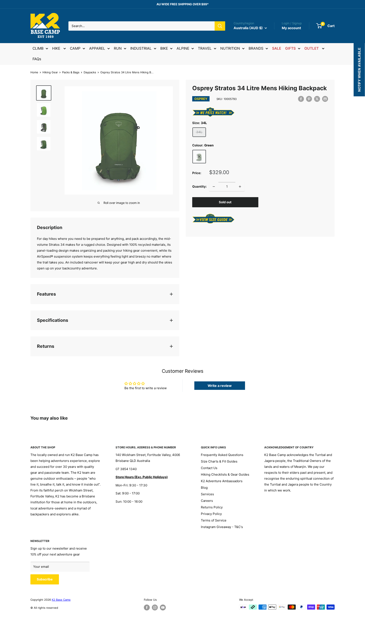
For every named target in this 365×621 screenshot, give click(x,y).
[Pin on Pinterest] (309, 99)
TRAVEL (205, 48)
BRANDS (256, 48)
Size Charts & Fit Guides (219, 461)
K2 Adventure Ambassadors (221, 481)
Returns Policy (212, 507)
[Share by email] (325, 99)
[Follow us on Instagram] (155, 607)
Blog (204, 488)
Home (34, 72)
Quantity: (199, 186)
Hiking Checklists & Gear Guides (225, 474)
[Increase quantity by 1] (240, 186)
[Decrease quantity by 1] (213, 186)
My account (291, 28)
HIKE (56, 48)
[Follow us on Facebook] (147, 607)
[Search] (220, 26)
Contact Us (209, 468)
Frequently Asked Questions (222, 455)
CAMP (75, 48)
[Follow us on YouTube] (163, 607)
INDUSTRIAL (141, 48)
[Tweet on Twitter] (317, 99)
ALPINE (183, 48)
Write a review (220, 386)
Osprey (200, 99)
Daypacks (90, 72)
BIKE (164, 48)
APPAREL (97, 48)
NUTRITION (230, 48)
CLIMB (38, 48)
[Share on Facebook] (301, 99)
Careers (207, 501)
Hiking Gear (50, 72)
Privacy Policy (211, 514)
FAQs (37, 59)
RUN (118, 48)
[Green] (199, 156)
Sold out (225, 202)
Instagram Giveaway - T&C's (222, 527)
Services (207, 494)
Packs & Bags (70, 72)
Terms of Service (213, 520)
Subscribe (45, 579)
